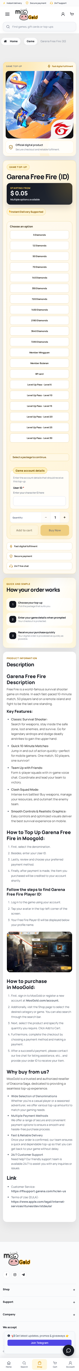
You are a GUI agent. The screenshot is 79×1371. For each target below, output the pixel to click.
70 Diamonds (40, 266)
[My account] (63, 14)
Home (14, 41)
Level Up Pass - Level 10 (39, 395)
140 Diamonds (39, 277)
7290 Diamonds (39, 341)
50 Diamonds (40, 256)
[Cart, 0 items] (72, 14)
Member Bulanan (39, 363)
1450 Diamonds (39, 309)
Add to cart (24, 530)
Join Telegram (39, 1343)
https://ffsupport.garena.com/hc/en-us (38, 1191)
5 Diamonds (39, 234)
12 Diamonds (39, 245)
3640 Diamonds (39, 331)
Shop (6, 1289)
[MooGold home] (26, 14)
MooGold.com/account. (42, 1000)
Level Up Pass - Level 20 (39, 416)
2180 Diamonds (39, 320)
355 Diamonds (39, 288)
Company (9, 1314)
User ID (18, 488)
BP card (39, 373)
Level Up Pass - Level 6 (39, 384)
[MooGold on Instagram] (14, 1274)
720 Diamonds (39, 298)
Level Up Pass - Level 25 (39, 427)
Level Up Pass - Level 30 (39, 438)
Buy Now (55, 530)
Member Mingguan (39, 352)
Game (30, 41)
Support (8, 1302)
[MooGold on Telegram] (23, 1274)
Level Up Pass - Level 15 (39, 405)
